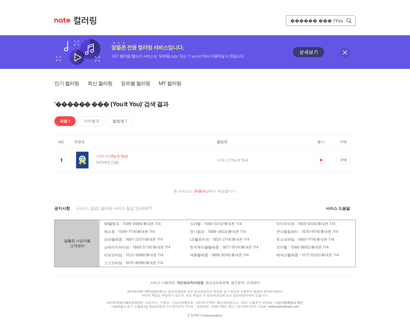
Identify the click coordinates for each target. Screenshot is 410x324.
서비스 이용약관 (163, 283)
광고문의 (237, 283)
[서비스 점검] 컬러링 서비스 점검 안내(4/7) (114, 208)
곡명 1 (65, 121)
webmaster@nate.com (283, 306)
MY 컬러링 (170, 83)
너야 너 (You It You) (232, 160)
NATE (62, 20)
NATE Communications (207, 315)
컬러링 (88, 21)
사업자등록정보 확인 (289, 302)
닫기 (345, 52)
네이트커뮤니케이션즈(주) (145, 291)
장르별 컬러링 (135, 83)
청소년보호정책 (217, 283)
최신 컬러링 (100, 83)
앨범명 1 (119, 121)
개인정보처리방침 (190, 283)
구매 (343, 159)
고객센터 (253, 283)
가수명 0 (91, 121)
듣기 (321, 160)
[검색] (349, 20)
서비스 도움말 (338, 208)
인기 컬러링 (66, 83)
